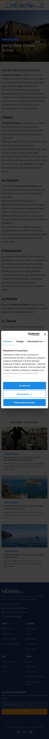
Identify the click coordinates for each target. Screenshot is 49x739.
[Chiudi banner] (45, 334)
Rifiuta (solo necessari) (24, 402)
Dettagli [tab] (20, 341)
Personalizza (23, 394)
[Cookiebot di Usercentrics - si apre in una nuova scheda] (29, 334)
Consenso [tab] (7, 341)
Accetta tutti (24, 386)
